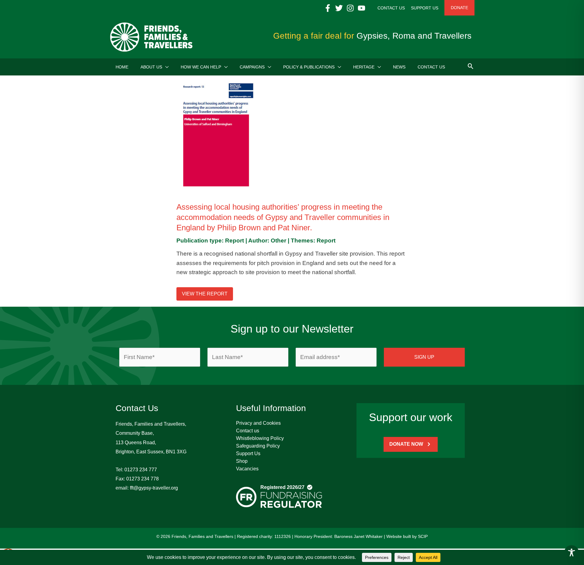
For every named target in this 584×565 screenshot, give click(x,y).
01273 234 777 (140, 469)
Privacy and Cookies (258, 423)
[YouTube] (361, 8)
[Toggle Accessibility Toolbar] (571, 552)
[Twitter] (339, 8)
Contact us (247, 430)
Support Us (248, 453)
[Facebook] (328, 8)
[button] (165, 67)
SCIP (423, 536)
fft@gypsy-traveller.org (154, 487)
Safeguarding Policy (258, 445)
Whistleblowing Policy (260, 438)
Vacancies (247, 468)
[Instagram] (350, 8)
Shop (242, 461)
